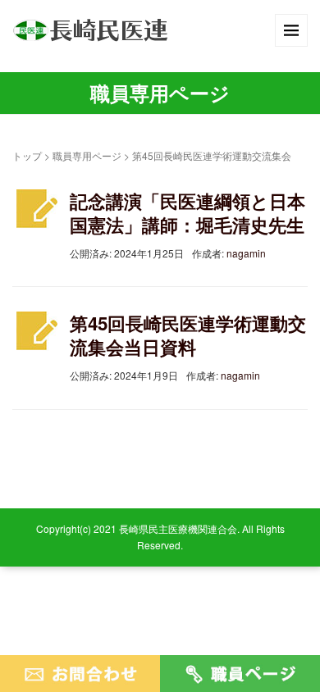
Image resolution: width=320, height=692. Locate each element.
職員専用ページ (87, 155)
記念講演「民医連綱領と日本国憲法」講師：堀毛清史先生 (187, 213)
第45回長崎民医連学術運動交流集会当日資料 (188, 335)
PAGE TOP (297, 657)
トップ (27, 155)
